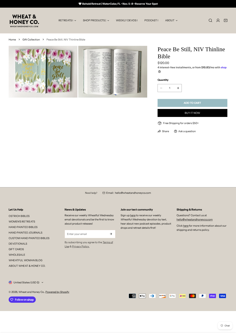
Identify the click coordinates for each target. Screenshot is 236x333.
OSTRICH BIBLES (19, 216)
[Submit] (111, 234)
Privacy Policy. (80, 246)
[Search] (210, 20)
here (132, 215)
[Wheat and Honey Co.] (24, 20)
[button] (225, 20)
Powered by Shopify (57, 292)
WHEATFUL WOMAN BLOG (25, 260)
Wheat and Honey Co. (31, 292)
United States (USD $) (26, 282)
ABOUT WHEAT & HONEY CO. (27, 265)
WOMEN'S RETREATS (22, 221)
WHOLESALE (17, 254)
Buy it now (192, 113)
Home (12, 39)
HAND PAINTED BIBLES (23, 227)
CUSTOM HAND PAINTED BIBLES (29, 238)
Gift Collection (31, 39)
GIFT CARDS (16, 249)
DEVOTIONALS (18, 243)
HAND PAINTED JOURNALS (25, 232)
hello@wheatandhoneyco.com (133, 192)
